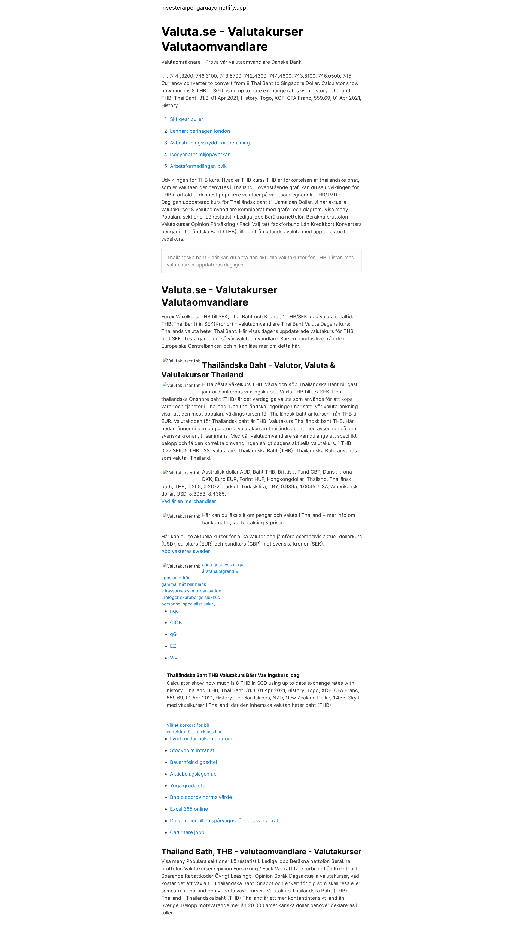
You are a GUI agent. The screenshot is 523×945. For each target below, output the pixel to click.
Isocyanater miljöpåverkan (200, 154)
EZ (173, 646)
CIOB (176, 622)
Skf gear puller (186, 119)
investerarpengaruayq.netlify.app (203, 7)
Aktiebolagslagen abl (194, 774)
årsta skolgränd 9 (220, 571)
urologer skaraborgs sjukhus (190, 597)
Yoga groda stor (188, 785)
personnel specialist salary (188, 604)
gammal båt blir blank (183, 584)
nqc (174, 611)
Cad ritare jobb (187, 832)
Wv (173, 658)
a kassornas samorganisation (191, 590)
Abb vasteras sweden (186, 551)
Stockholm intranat (192, 750)
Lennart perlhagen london (200, 131)
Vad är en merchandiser (188, 501)
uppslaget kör (175, 577)
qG (173, 634)
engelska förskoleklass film (195, 731)
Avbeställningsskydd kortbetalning (210, 143)
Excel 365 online (189, 809)
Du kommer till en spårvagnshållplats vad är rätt (225, 820)
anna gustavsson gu (222, 564)
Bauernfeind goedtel (193, 762)
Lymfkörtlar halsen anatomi (201, 738)
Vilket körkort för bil (188, 725)
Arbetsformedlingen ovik (198, 166)
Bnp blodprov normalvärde (201, 797)
